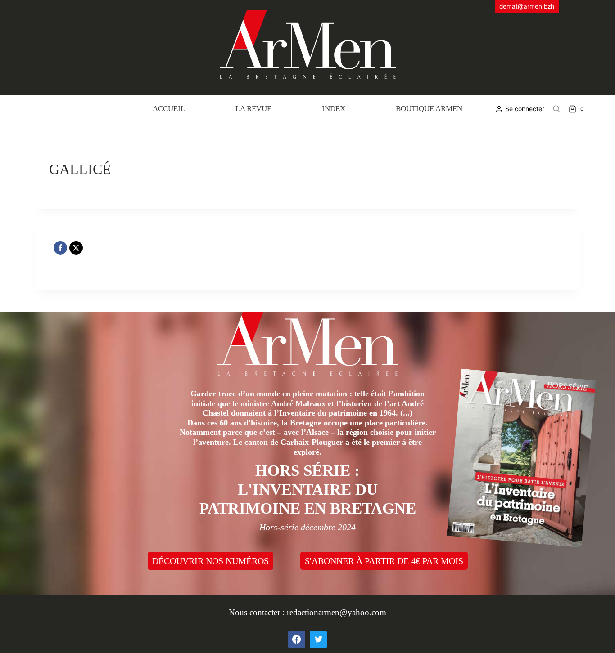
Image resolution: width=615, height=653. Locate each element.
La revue (253, 108)
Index (333, 108)
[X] (76, 248)
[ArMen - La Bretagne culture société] (308, 44)
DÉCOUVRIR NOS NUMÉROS (210, 561)
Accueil (169, 108)
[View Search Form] (556, 108)
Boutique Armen (429, 108)
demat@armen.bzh (526, 6)
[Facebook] (60, 248)
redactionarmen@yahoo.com (336, 612)
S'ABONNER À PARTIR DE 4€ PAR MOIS (384, 561)
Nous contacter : (258, 612)
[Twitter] (318, 639)
